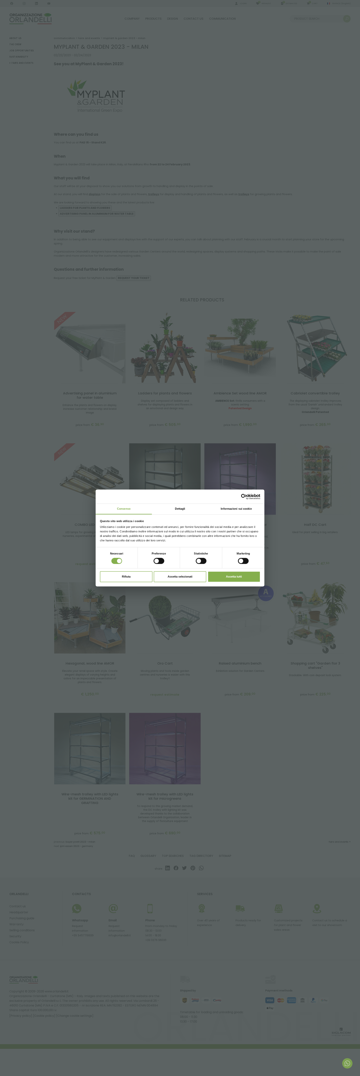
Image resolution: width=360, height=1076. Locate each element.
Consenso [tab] (123, 508)
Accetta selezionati (180, 576)
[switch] (159, 561)
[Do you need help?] (347, 1063)
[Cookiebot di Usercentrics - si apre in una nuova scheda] (243, 496)
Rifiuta (126, 576)
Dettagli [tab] (180, 508)
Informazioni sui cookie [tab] (236, 508)
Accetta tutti (234, 576)
